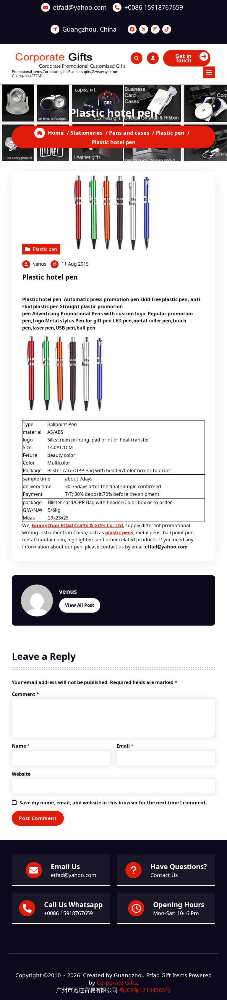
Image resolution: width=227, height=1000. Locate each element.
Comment (25, 694)
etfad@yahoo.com (80, 7)
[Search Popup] (136, 58)
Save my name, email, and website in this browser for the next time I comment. (113, 802)
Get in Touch (183, 58)
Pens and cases (129, 132)
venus (39, 264)
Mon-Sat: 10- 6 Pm (176, 913)
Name (21, 746)
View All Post (79, 605)
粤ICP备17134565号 (145, 989)
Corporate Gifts (117, 982)
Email (125, 746)
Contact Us (164, 875)
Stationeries (86, 132)
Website (21, 774)
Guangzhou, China (89, 29)
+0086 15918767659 (153, 7)
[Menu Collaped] (209, 72)
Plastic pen (170, 132)
